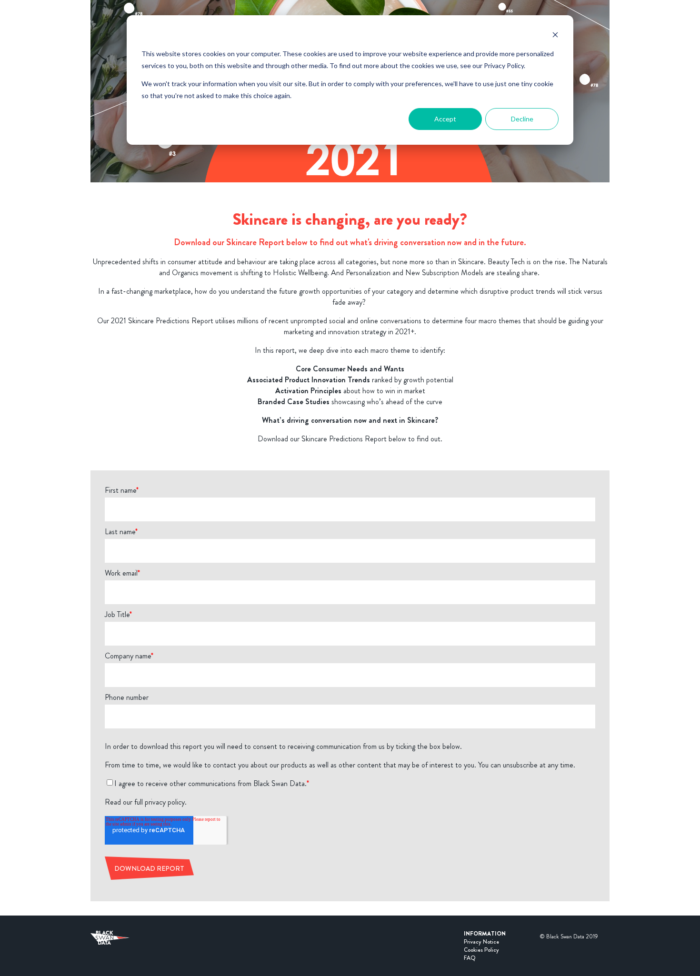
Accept (445, 119)
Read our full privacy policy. (146, 802)
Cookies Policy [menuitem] (481, 950)
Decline (522, 119)
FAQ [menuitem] (470, 958)
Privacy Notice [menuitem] (481, 942)
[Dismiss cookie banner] (555, 36)
